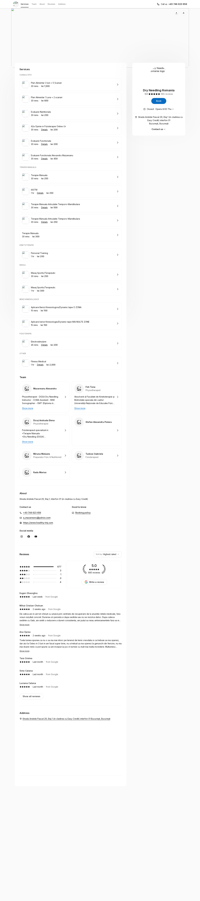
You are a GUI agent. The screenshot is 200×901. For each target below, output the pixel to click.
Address (62, 4)
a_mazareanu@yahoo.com (36, 517)
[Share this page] (176, 13)
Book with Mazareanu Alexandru (44, 397)
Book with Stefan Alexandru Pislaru (97, 430)
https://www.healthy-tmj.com (38, 522)
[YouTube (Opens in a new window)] (36, 536)
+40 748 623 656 (177, 4)
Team (34, 4)
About (42, 4)
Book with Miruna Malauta (44, 455)
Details (44, 129)
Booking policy (83, 512)
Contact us (157, 129)
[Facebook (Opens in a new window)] (29, 536)
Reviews (51, 4)
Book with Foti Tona (97, 397)
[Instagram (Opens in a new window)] (22, 536)
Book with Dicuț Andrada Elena (44, 430)
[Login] (183, 13)
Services (25, 4)
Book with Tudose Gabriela (97, 455)
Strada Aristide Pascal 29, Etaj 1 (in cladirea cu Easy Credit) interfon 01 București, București (160, 120)
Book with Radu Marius (44, 472)
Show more (24, 625)
